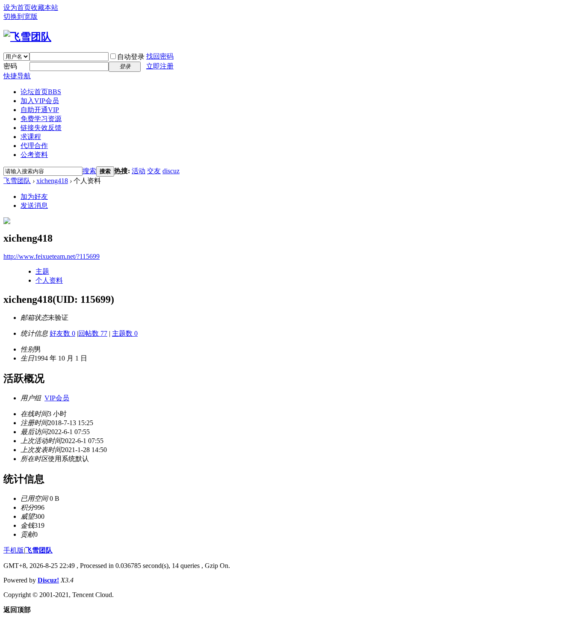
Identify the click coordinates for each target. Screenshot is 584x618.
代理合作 (34, 145)
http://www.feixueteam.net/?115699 (51, 256)
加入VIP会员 (40, 100)
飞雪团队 (17, 180)
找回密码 (160, 56)
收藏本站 (44, 7)
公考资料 (34, 154)
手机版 (13, 550)
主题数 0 (125, 333)
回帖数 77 (92, 333)
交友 (154, 170)
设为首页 (17, 7)
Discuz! (48, 580)
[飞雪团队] (27, 36)
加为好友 (34, 196)
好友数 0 (62, 333)
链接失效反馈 (41, 127)
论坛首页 (41, 91)
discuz (171, 170)
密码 (10, 66)
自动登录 (131, 56)
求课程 (31, 136)
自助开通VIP (40, 109)
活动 (138, 170)
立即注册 (160, 66)
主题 (42, 271)
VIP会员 (56, 398)
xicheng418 (52, 180)
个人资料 (49, 280)
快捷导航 (17, 76)
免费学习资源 (41, 118)
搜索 (89, 170)
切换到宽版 (20, 16)
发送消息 (34, 205)
